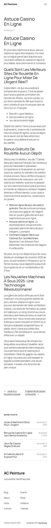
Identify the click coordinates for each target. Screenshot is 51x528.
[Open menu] (45, 4)
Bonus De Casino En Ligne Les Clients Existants (18, 434)
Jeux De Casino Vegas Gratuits (12, 444)
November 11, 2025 (43, 434)
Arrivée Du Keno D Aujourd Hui (13, 455)
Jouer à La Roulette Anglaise (12, 393)
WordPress (42, 523)
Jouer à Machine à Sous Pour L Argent (17, 423)
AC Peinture (10, 4)
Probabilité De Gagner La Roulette (35, 393)
